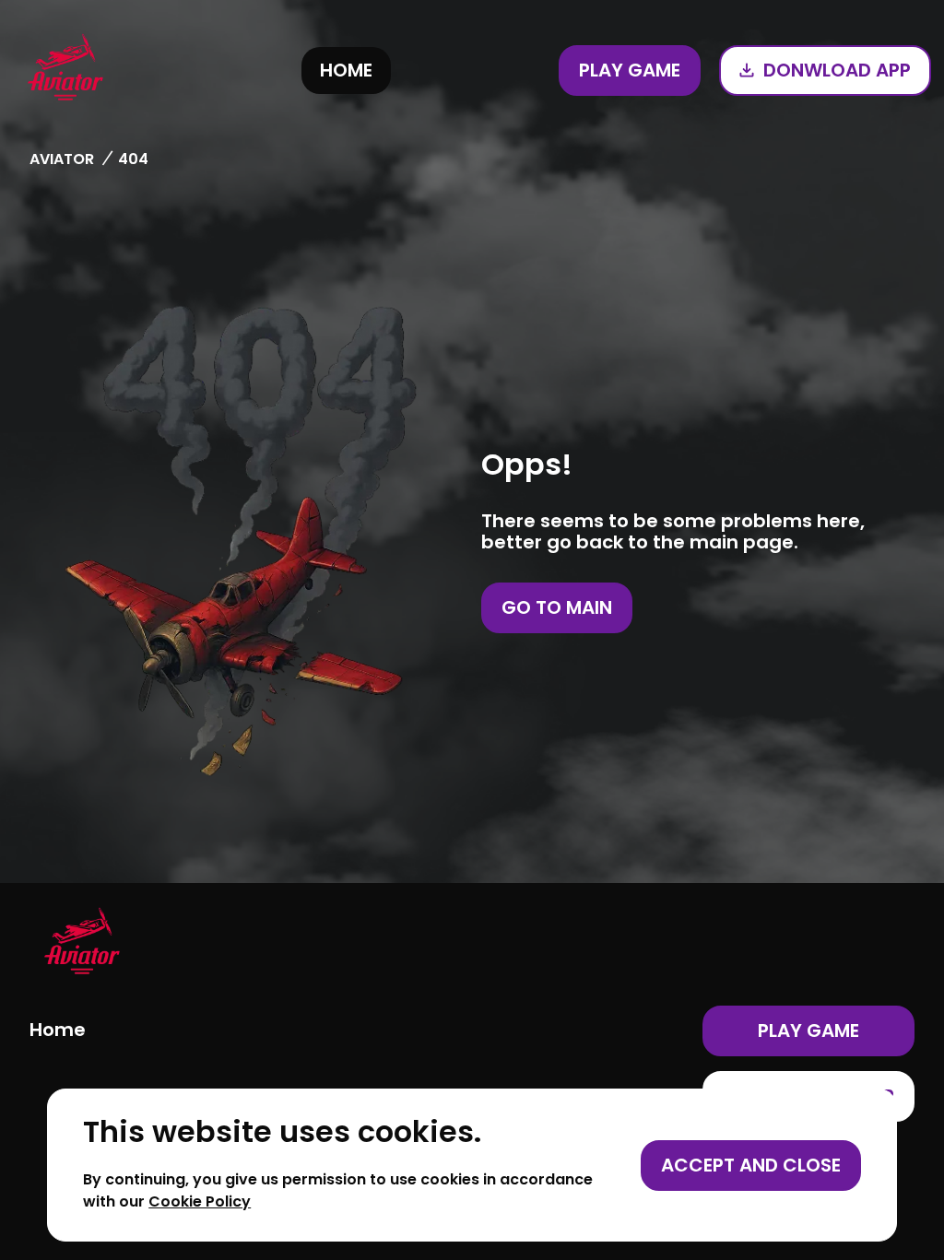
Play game (629, 70)
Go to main (557, 607)
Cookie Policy (199, 1201)
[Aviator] (65, 70)
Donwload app (837, 70)
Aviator (62, 159)
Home (346, 70)
